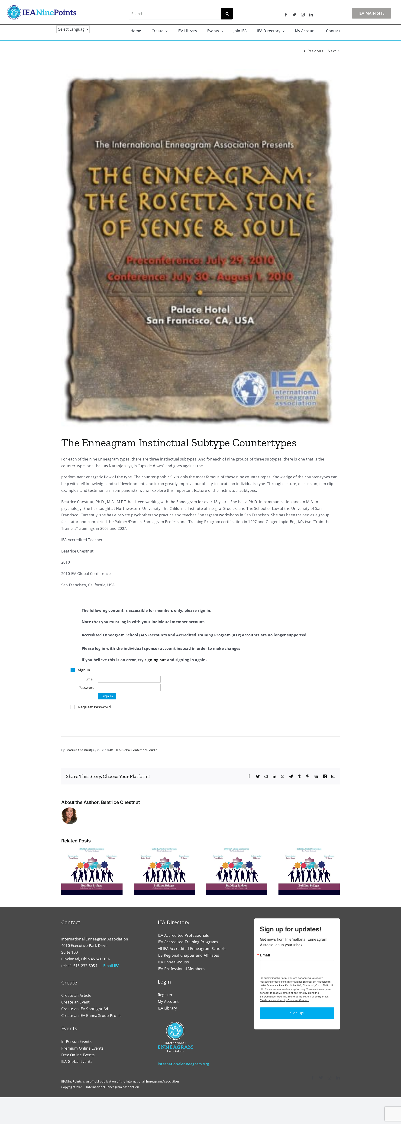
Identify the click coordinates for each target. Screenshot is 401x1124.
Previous (315, 51)
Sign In (107, 696)
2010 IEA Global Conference (128, 750)
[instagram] (303, 14)
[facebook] (286, 14)
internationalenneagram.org (183, 1064)
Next (332, 51)
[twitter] (294, 14)
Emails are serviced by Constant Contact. (284, 1000)
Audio (153, 750)
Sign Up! (297, 1013)
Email (265, 955)
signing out (155, 659)
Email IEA (111, 965)
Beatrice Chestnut (78, 750)
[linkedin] (311, 14)
